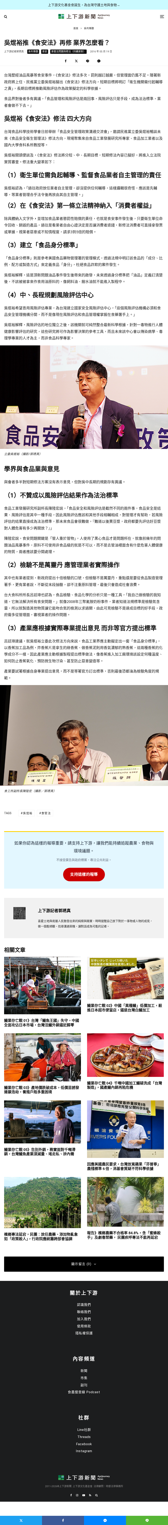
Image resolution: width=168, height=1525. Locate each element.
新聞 (84, 1371)
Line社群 (84, 1430)
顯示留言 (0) (81, 1264)
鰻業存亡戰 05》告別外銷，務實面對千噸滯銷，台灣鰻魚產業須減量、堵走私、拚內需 (39, 1151)
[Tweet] (76, 61)
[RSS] (90, 1495)
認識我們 (84, 1305)
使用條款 (84, 1326)
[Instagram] (77, 1495)
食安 (44, 51)
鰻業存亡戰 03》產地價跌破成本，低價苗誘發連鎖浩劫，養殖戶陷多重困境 (41, 1089)
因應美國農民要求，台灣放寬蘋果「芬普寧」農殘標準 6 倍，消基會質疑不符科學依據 (124, 1166)
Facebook (84, 1444)
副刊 (84, 1385)
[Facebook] (71, 1495)
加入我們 (84, 1319)
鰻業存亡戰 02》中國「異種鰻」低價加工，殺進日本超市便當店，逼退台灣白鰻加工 (124, 1007)
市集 (84, 1378)
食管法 (46, 813)
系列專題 (33, 51)
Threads (84, 1437)
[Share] (66, 61)
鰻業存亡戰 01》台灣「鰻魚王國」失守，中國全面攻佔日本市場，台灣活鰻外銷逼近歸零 (41, 1022)
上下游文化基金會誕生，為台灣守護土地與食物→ (84, 5)
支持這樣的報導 (84, 874)
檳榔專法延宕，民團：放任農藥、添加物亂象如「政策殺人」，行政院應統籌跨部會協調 (41, 1236)
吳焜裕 (27, 813)
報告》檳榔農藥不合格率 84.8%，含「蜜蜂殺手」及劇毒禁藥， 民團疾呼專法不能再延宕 (124, 1235)
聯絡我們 (84, 1312)
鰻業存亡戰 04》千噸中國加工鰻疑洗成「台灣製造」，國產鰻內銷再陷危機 (124, 1085)
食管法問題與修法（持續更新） (68, 51)
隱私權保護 (84, 1333)
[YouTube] (83, 1495)
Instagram (84, 1451)
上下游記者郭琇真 (14, 51)
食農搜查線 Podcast (84, 1392)
